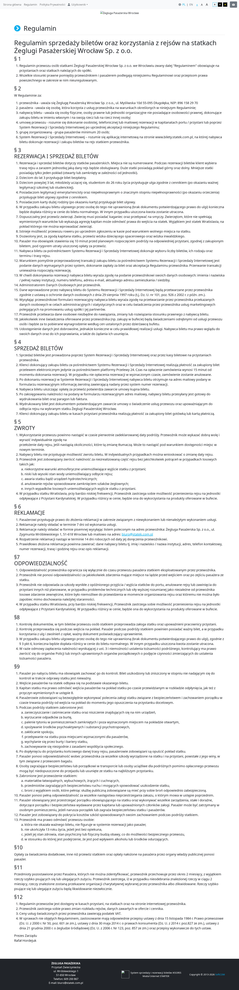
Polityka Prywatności (52, 4)
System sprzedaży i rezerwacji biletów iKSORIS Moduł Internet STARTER (156, 974)
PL (183, 4)
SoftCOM (220, 974)
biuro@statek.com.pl (137, 534)
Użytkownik (78, 4)
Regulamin (30, 4)
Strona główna (12, 4)
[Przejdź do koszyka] (233, 4)
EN (191, 4)
